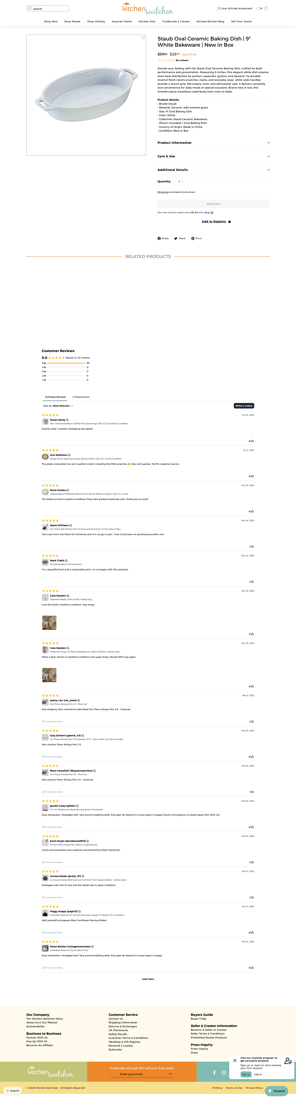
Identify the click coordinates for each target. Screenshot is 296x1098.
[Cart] (267, 8)
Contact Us (116, 1018)
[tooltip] (229, 222)
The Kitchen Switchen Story (44, 1018)
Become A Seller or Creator (209, 1029)
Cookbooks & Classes (176, 21)
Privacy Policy (254, 1087)
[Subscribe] (171, 1074)
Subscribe (115, 1049)
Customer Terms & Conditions (128, 1037)
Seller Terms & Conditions (208, 1033)
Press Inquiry (199, 1048)
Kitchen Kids (147, 21)
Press (194, 1052)
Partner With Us (37, 1037)
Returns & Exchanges (123, 1026)
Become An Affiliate (39, 1045)
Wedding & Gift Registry (124, 1041)
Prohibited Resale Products (209, 1037)
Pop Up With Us (36, 1041)
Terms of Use (234, 1087)
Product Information (175, 143)
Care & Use (166, 156)
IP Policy (217, 1087)
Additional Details (173, 170)
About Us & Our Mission (41, 1022)
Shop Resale (72, 21)
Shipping (163, 192)
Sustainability (35, 1026)
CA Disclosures (118, 1030)
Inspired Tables (122, 21)
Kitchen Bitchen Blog (210, 21)
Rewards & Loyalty (121, 1045)
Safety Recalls (118, 1034)
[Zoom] (86, 94)
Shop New (51, 21)
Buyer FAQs (198, 1018)
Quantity (164, 181)
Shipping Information (123, 1022)
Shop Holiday (96, 21)
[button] (214, 221)
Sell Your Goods (241, 21)
